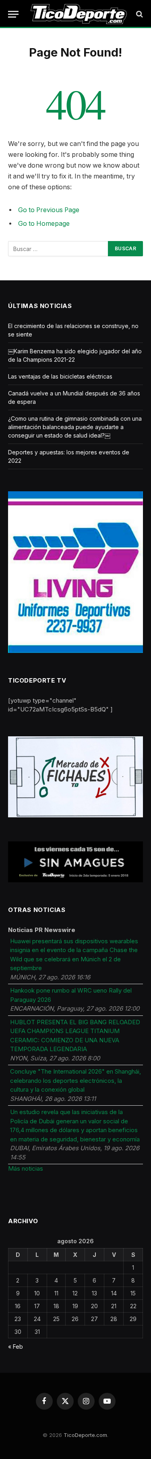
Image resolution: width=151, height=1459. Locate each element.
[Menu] (13, 14)
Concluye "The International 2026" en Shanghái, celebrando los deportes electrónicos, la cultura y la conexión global (75, 1080)
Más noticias (25, 1168)
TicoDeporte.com (85, 1435)
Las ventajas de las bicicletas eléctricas (60, 376)
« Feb (15, 1346)
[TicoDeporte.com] (79, 14)
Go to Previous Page (48, 210)
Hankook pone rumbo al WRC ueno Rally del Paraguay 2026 (71, 995)
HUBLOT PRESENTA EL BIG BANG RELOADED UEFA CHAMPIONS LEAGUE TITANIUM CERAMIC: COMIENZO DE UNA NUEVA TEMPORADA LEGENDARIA (75, 1035)
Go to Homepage (44, 223)
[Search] (138, 14)
